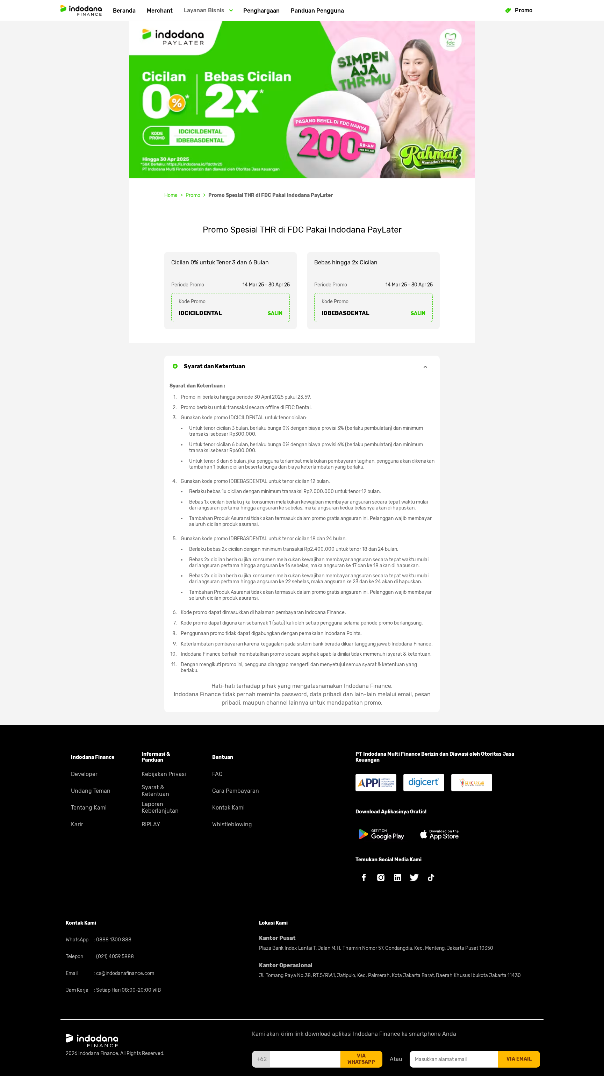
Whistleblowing (232, 824)
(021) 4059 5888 (114, 957)
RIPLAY (151, 824)
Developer (84, 774)
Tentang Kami (89, 807)
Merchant (160, 10)
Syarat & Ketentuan (155, 790)
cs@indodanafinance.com (124, 973)
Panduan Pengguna (317, 10)
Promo (193, 195)
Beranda (124, 10)
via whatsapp (361, 1059)
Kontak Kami (228, 807)
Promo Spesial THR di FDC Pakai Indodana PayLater (270, 195)
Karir (77, 824)
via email (519, 1059)
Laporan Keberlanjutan (160, 807)
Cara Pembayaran (235, 791)
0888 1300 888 (113, 940)
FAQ (217, 774)
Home (171, 195)
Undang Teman (90, 791)
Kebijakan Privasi (164, 774)
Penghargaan (261, 10)
